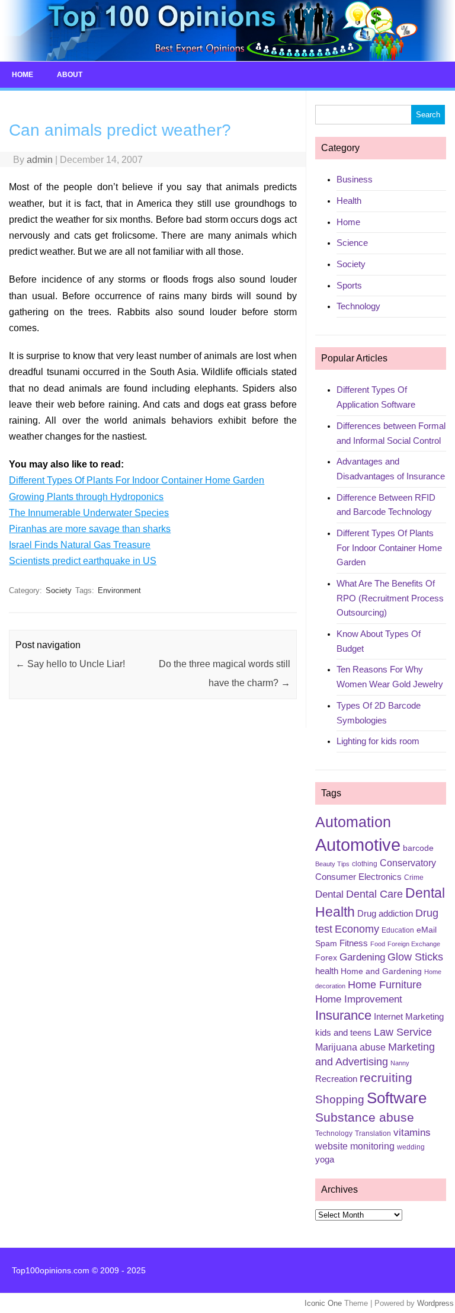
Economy (357, 929)
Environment (119, 590)
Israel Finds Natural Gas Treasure (79, 545)
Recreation (336, 1079)
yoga (324, 1159)
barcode (418, 848)
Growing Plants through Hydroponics (86, 497)
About (69, 75)
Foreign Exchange (413, 943)
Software (397, 1098)
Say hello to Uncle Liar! (70, 664)
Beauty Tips (332, 863)
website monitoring (355, 1146)
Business (355, 179)
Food (377, 943)
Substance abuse (364, 1117)
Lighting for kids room (378, 741)
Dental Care (374, 894)
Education (398, 930)
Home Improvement (358, 999)
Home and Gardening (381, 971)
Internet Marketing (409, 1016)
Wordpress (435, 1303)
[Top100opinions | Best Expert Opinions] (227, 58)
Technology (358, 306)
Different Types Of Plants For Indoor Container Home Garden (136, 480)
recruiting (386, 1078)
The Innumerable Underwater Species (89, 513)
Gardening (362, 957)
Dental (329, 894)
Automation (353, 822)
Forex (326, 957)
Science (352, 243)
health (326, 971)
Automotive (357, 844)
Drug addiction (385, 913)
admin (40, 160)
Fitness (353, 943)
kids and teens (343, 1032)
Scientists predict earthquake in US (82, 561)
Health (349, 201)
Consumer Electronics (358, 877)
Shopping (339, 1099)
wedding (411, 1147)
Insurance (343, 1015)
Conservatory (408, 863)
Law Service (403, 1032)
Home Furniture (385, 985)
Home (22, 75)
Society (59, 590)
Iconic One (323, 1303)
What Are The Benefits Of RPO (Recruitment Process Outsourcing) (390, 597)
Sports (349, 285)
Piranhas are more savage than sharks (90, 529)
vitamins (412, 1132)
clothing (364, 864)
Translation (373, 1133)
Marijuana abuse (350, 1047)
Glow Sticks (415, 957)
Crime (414, 877)
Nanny (399, 1063)
